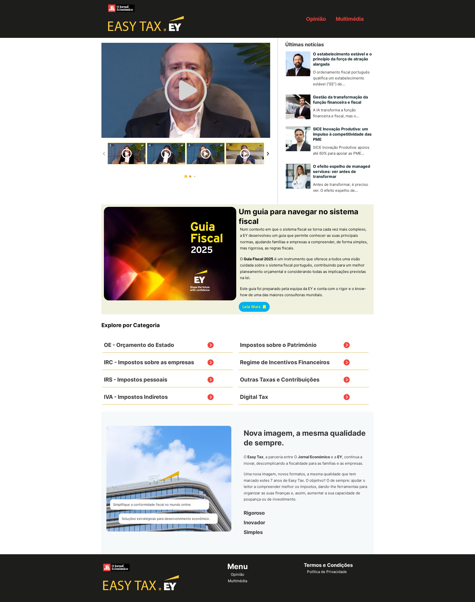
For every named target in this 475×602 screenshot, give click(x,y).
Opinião (316, 19)
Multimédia (350, 19)
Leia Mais (251, 306)
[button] (185, 176)
